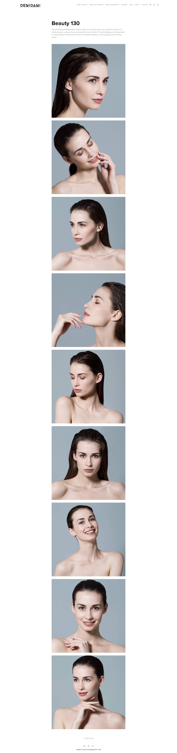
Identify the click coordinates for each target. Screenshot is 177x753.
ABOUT (137, 5)
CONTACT (145, 5)
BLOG (131, 5)
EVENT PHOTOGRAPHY (97, 5)
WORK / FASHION (82, 5)
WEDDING (124, 5)
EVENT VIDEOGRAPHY (112, 5)
